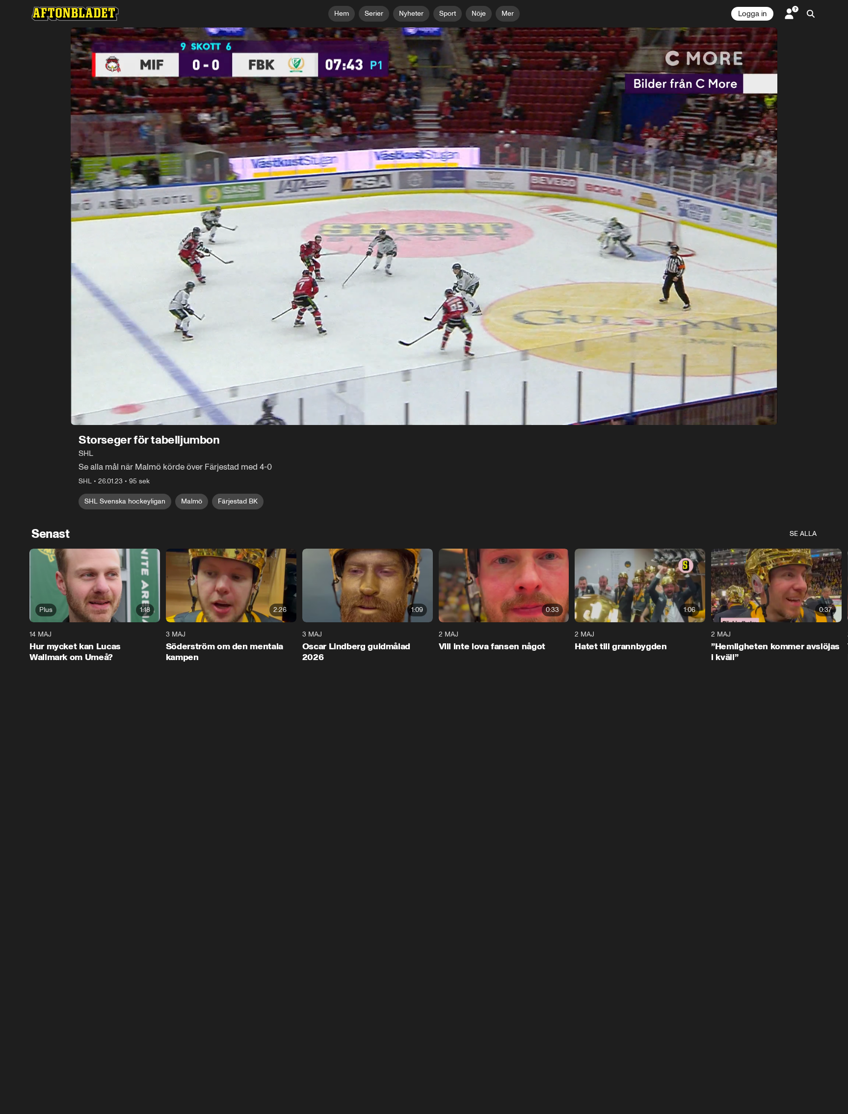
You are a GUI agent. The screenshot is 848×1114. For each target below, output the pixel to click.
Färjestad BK (238, 501)
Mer (508, 13)
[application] (424, 226)
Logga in (752, 13)
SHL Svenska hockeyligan (124, 501)
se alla (803, 534)
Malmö (191, 501)
